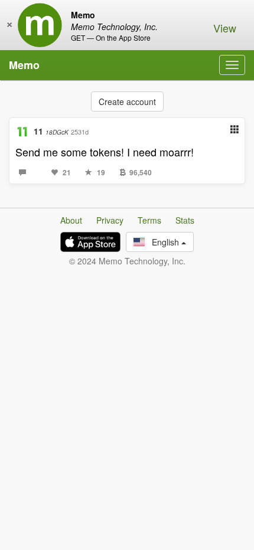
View (224, 27)
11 (51, 131)
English (163, 242)
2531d (80, 131)
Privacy (109, 220)
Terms (149, 220)
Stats (184, 220)
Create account (127, 101)
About (71, 220)
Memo (24, 65)
